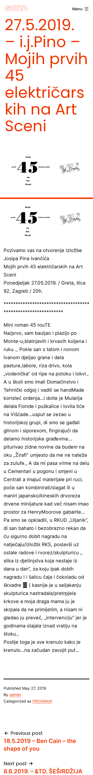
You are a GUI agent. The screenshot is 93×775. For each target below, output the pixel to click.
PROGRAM (42, 701)
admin (15, 695)
